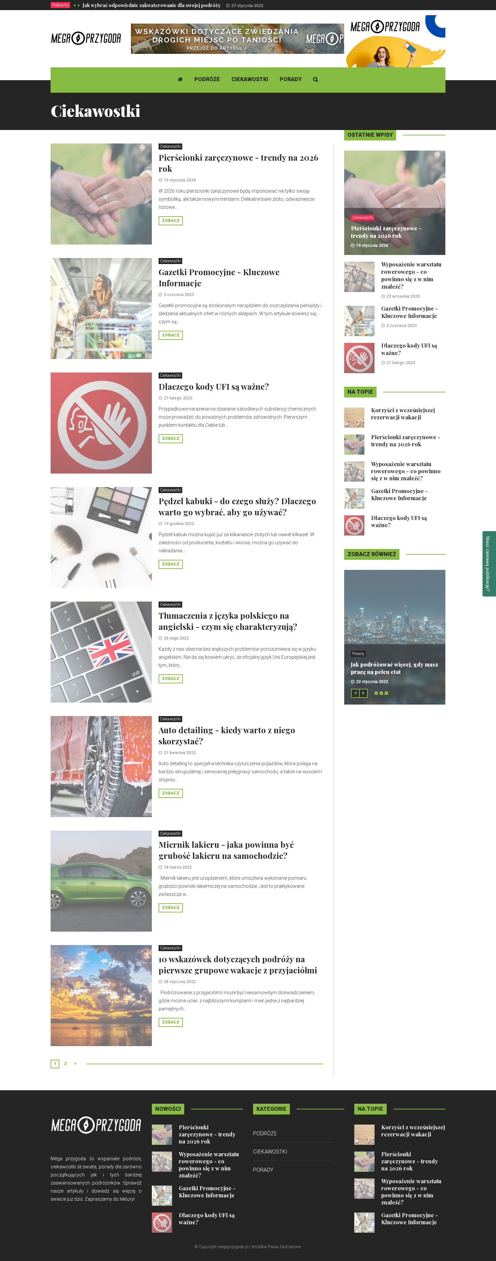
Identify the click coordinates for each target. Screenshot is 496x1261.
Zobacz (171, 220)
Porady (291, 79)
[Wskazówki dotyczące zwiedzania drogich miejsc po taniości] (254, 38)
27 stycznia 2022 (247, 5)
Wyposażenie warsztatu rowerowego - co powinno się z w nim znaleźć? (411, 275)
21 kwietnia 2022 (180, 752)
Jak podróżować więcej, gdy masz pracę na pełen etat (394, 668)
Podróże (207, 79)
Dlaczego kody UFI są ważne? (214, 386)
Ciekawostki (249, 79)
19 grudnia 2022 (179, 523)
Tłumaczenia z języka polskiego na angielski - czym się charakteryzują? (228, 621)
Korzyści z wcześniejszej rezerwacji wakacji (403, 414)
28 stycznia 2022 (180, 981)
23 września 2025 (403, 296)
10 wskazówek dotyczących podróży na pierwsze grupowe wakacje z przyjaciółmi (238, 964)
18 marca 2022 (178, 867)
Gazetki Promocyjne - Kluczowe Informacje (409, 312)
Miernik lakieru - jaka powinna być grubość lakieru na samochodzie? (226, 850)
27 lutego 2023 (178, 398)
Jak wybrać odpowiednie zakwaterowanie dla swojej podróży (152, 5)
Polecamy (60, 5)
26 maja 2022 (176, 638)
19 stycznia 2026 (180, 180)
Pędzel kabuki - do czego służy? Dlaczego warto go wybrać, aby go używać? (237, 506)
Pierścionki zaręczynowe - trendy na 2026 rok (386, 232)
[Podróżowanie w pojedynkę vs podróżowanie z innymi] (394, 65)
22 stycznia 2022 (372, 681)
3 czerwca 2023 (179, 294)
